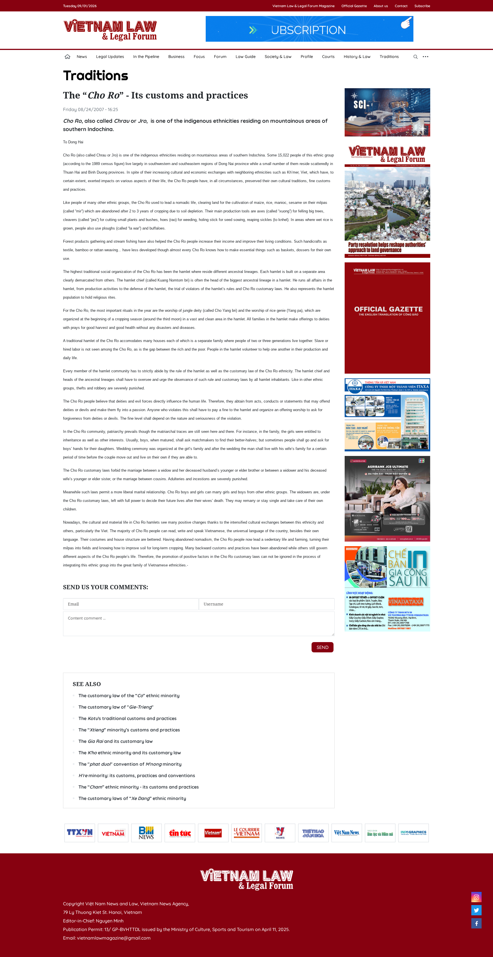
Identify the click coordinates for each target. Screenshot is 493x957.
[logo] (246, 879)
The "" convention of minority (129, 764)
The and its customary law (115, 741)
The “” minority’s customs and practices (129, 730)
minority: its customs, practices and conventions (136, 775)
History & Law (357, 56)
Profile (307, 56)
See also (87, 684)
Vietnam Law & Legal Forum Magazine (303, 6)
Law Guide (246, 56)
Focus (199, 56)
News (82, 56)
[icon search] (416, 56)
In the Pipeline (146, 56)
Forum (220, 56)
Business (176, 56)
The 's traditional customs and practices (127, 718)
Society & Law (278, 56)
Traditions (389, 56)
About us (381, 6)
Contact (401, 6)
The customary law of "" (115, 707)
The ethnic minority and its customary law (129, 752)
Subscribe (422, 6)
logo (110, 30)
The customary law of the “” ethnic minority (128, 695)
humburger (425, 56)
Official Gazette (354, 6)
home (67, 56)
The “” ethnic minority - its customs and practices (138, 787)
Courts (328, 56)
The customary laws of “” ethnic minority (132, 798)
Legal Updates (110, 56)
